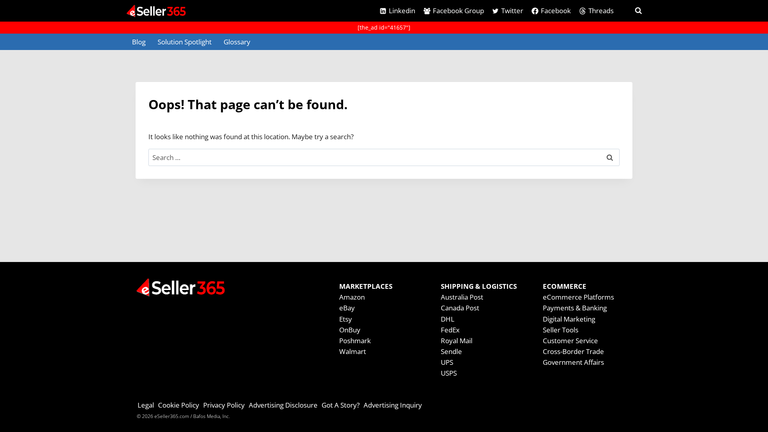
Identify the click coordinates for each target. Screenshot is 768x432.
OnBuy (349, 329)
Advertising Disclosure (283, 405)
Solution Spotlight (185, 41)
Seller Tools (560, 329)
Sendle (451, 351)
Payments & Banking (575, 307)
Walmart (352, 351)
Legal (146, 405)
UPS (447, 362)
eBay (347, 307)
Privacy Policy (224, 405)
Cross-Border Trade (573, 351)
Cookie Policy (178, 405)
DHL (447, 319)
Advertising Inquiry (393, 405)
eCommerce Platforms (578, 297)
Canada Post (460, 307)
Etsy (345, 319)
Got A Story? (341, 405)
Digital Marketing (569, 319)
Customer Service (570, 340)
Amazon (352, 297)
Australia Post (462, 297)
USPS (449, 373)
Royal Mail (456, 340)
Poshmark (355, 340)
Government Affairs (573, 362)
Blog (139, 41)
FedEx (450, 329)
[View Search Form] (631, 10)
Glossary (237, 41)
